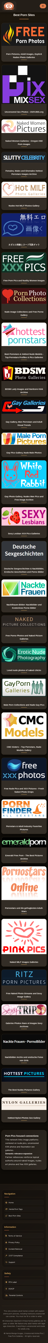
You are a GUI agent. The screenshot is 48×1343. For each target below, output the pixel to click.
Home (11, 1203)
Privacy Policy (14, 1242)
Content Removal (15, 1249)
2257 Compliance (16, 1256)
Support (12, 1262)
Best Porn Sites (15, 1216)
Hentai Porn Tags (16, 1209)
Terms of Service (15, 1236)
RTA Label (13, 1282)
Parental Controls (16, 1295)
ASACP (11, 1289)
